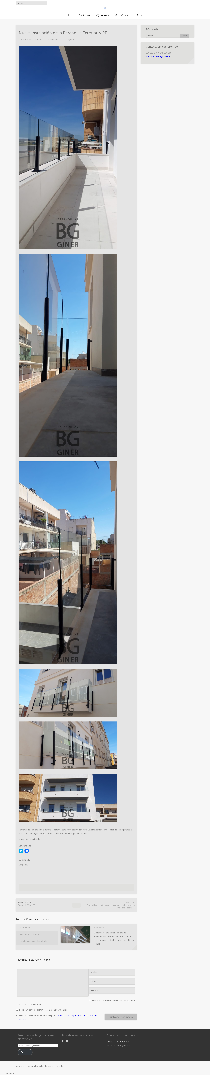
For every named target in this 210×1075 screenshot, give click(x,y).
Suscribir (25, 1052)
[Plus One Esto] (85, 888)
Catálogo (84, 15)
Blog (139, 15)
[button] (68, 147)
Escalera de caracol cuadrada (33, 941)
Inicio (71, 15)
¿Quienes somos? (106, 15)
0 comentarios (52, 39)
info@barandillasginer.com (158, 56)
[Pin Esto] (89, 888)
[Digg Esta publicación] (75, 888)
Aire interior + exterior (30, 934)
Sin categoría (68, 39)
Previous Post (26, 903)
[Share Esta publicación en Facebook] (62, 888)
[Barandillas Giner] (105, 8)
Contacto (126, 15)
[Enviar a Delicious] (70, 888)
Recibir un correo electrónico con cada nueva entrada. (44, 1009)
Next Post (111, 905)
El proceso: (25, 927)
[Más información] (134, 947)
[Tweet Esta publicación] (66, 888)
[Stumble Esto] (81, 888)
